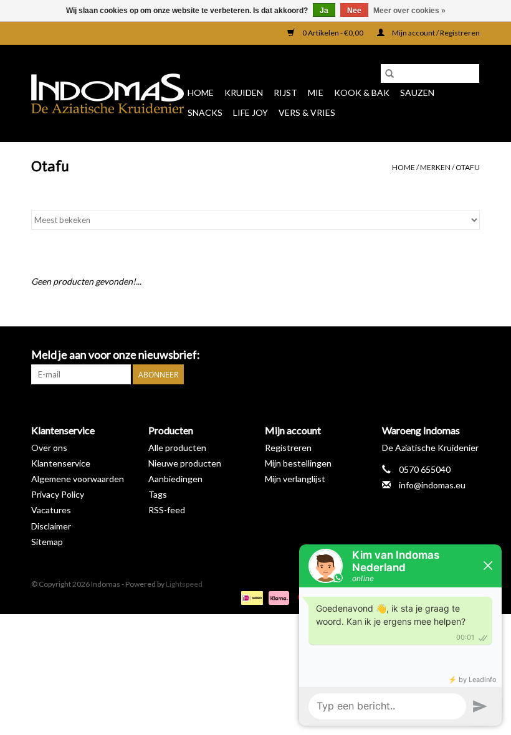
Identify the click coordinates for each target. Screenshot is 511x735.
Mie (315, 92)
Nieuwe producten (184, 463)
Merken (435, 167)
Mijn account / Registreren (435, 32)
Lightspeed (184, 584)
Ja (324, 10)
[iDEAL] (250, 597)
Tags (157, 494)
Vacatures (51, 510)
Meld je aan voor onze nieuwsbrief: (115, 354)
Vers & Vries (307, 112)
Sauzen (417, 92)
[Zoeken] (389, 73)
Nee (354, 10)
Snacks (205, 112)
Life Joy (250, 112)
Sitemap (47, 541)
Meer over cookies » (409, 10)
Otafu (468, 167)
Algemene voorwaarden (77, 478)
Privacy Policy (57, 494)
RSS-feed (166, 510)
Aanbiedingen (175, 478)
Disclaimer (51, 526)
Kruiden (243, 92)
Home (201, 92)
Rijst (285, 92)
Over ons (49, 447)
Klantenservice (60, 463)
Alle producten (177, 447)
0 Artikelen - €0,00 (333, 32)
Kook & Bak (361, 92)
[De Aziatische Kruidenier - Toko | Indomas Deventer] (107, 93)
